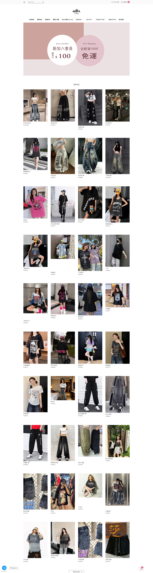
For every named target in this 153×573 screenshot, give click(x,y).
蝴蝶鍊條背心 (27, 171)
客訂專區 (121, 19)
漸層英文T (81, 365)
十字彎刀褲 (108, 175)
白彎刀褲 (53, 175)
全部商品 (31, 19)
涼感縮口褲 (26, 462)
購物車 (126, 2)
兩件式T (53, 401)
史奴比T (25, 220)
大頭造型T (108, 511)
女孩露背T (108, 308)
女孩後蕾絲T (26, 365)
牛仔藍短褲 (81, 559)
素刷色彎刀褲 (54, 462)
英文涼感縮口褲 (82, 413)
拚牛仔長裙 (108, 414)
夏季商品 (39, 19)
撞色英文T (81, 317)
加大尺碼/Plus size (67, 19)
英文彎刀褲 (108, 123)
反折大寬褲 (81, 462)
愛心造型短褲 (109, 458)
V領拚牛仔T (26, 320)
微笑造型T (53, 315)
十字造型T (81, 272)
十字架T (80, 507)
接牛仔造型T (54, 365)
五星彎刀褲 (81, 127)
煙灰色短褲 (26, 511)
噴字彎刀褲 (54, 123)
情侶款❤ (47, 19)
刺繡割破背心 (109, 224)
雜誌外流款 (56, 19)
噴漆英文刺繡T (55, 555)
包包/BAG (79, 19)
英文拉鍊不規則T (55, 224)
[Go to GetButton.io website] (4, 571)
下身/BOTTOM (100, 19)
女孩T (52, 511)
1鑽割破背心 (26, 268)
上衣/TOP (89, 19)
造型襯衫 (53, 272)
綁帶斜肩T (26, 413)
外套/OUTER (112, 19)
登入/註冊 (116, 2)
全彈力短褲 (108, 559)
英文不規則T (81, 220)
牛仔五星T (26, 559)
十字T (107, 268)
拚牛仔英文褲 (27, 123)
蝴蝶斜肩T (108, 365)
